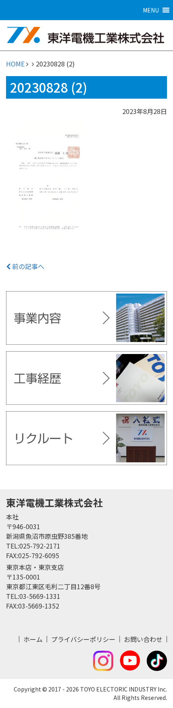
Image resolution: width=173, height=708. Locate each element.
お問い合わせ (143, 639)
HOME (15, 63)
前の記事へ (27, 266)
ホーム (33, 639)
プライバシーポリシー (83, 639)
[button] (151, 10)
